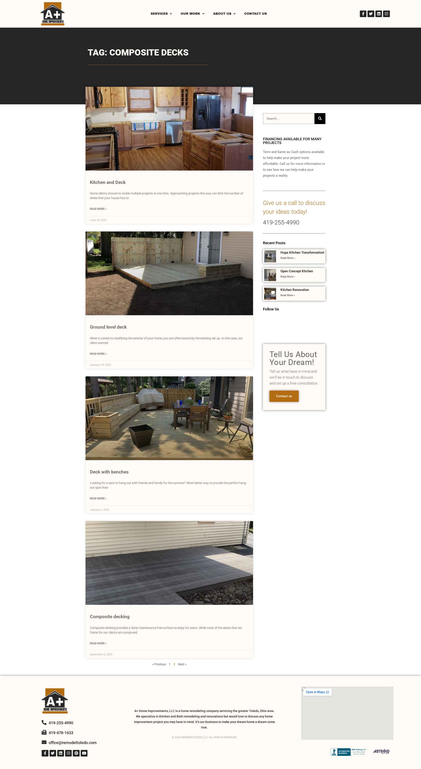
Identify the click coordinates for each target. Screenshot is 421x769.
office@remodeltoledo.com (73, 742)
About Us (222, 13)
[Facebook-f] (363, 14)
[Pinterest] (76, 753)
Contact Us (255, 13)
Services (159, 13)
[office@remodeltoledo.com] (44, 742)
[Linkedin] (378, 14)
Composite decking (110, 616)
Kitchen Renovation (294, 290)
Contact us (284, 396)
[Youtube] (84, 753)
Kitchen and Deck (108, 182)
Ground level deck (108, 327)
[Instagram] (386, 14)
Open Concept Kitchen (296, 271)
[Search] (319, 118)
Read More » (98, 208)
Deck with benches (109, 472)
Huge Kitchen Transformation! (302, 253)
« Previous (159, 664)
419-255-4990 (281, 222)
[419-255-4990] (44, 722)
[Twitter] (370, 14)
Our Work (190, 13)
